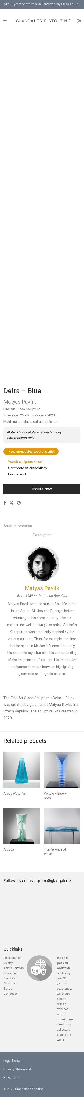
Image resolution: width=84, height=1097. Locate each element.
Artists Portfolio (14, 968)
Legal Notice (12, 1061)
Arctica (9, 849)
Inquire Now (42, 489)
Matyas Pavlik (42, 588)
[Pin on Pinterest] (19, 503)
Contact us (11, 993)
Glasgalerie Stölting (29, 1089)
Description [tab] (42, 535)
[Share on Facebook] (5, 503)
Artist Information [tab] (18, 526)
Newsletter (12, 1078)
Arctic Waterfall (15, 793)
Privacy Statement (17, 1069)
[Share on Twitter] (11, 503)
